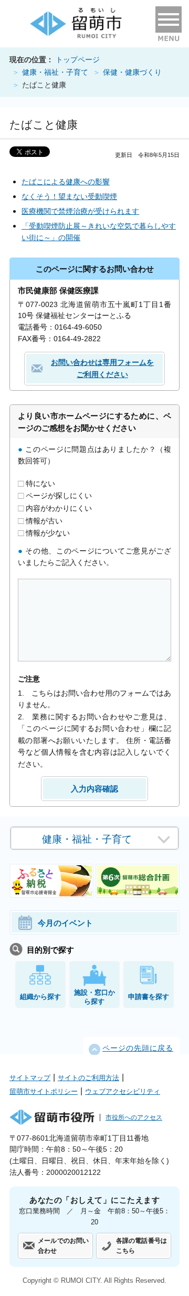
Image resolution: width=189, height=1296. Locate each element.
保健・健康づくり (132, 72)
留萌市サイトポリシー (43, 1091)
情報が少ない (47, 533)
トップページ (78, 60)
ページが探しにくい (58, 495)
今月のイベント (65, 922)
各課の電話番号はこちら (141, 1245)
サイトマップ (29, 1078)
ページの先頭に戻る (137, 1048)
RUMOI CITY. (81, 1280)
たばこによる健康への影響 (66, 181)
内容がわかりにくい (58, 508)
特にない (39, 483)
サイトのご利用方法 (88, 1078)
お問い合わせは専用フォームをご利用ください (102, 368)
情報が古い (43, 520)
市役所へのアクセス (134, 1117)
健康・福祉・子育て (55, 72)
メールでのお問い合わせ (63, 1245)
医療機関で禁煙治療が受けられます (80, 211)
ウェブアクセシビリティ (122, 1091)
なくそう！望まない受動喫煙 (69, 196)
